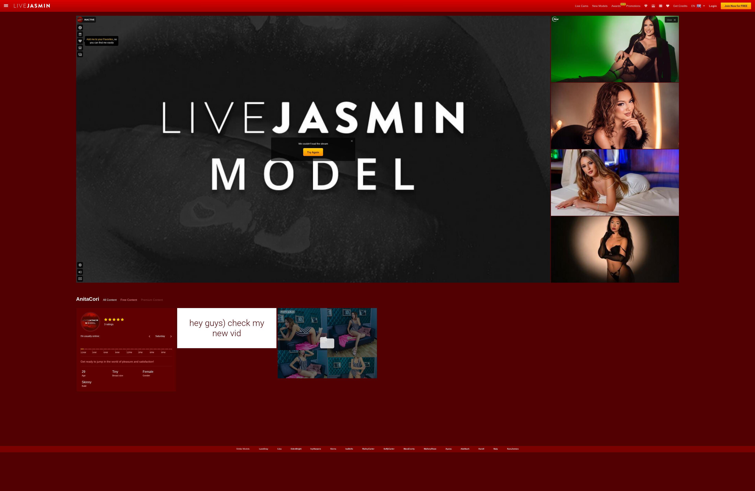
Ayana (449, 449)
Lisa (279, 449)
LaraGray (263, 449)
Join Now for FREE (736, 5)
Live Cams (581, 5)
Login (713, 5)
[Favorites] (667, 5)
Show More (615, 276)
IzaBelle (349, 449)
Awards (616, 5)
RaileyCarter (368, 449)
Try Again (313, 152)
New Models (600, 5)
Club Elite (645, 5)
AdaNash (465, 449)
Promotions (633, 5)
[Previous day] (149, 336)
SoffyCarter (389, 449)
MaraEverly (409, 449)
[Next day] (171, 336)
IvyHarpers (315, 449)
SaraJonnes (513, 449)
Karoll (481, 449)
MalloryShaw (430, 449)
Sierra (333, 449)
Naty (496, 449)
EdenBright (296, 449)
